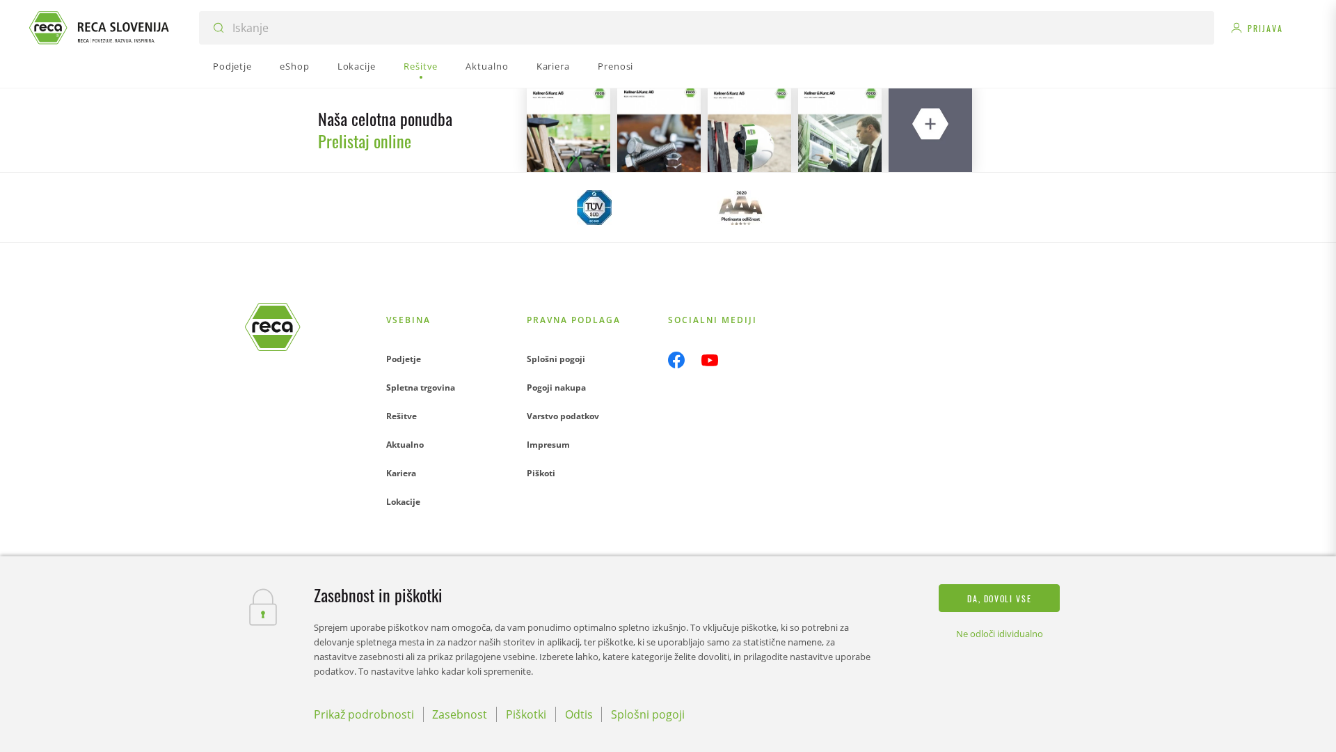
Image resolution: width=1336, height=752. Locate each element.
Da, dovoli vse (999, 598)
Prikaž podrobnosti (364, 714)
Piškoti (541, 473)
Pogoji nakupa (556, 387)
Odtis (579, 714)
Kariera (401, 473)
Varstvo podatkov (563, 416)
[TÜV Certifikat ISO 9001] (594, 207)
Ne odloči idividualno (999, 633)
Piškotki (526, 714)
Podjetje (403, 359)
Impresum (548, 445)
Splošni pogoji (556, 359)
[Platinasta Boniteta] (741, 207)
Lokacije (403, 502)
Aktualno (405, 445)
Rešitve (401, 416)
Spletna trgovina (420, 387)
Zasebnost (459, 714)
